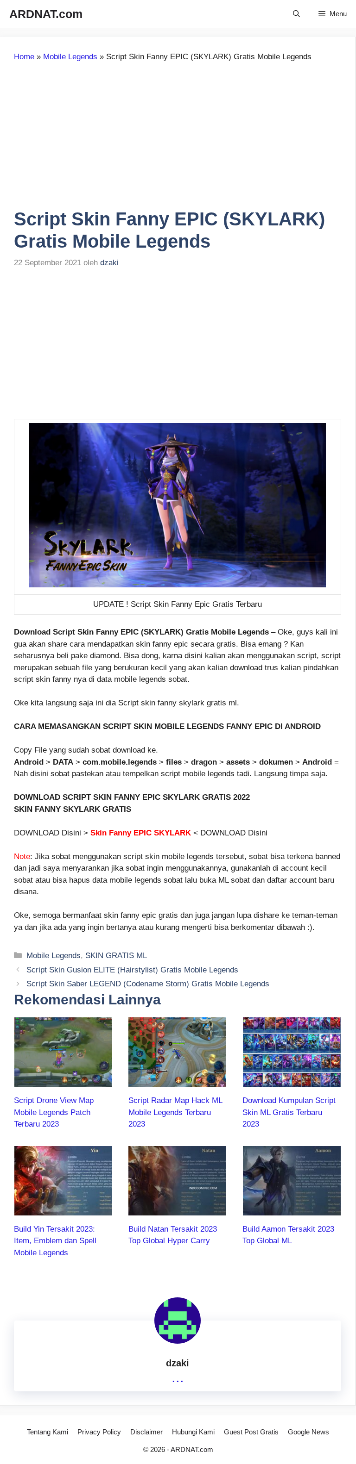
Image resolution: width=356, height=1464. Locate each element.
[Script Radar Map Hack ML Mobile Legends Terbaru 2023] (177, 1081)
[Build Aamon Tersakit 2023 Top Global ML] (292, 1209)
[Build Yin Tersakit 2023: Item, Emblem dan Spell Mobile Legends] (63, 1209)
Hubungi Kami (193, 1432)
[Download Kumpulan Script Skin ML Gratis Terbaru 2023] (292, 1081)
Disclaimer (146, 1432)
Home (24, 56)
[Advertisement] (92, 139)
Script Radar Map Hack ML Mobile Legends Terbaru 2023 (175, 1112)
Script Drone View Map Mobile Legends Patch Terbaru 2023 (54, 1112)
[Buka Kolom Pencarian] (296, 14)
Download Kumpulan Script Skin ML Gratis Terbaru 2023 (289, 1112)
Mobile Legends (70, 56)
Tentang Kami (47, 1432)
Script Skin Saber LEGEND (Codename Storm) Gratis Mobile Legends (147, 983)
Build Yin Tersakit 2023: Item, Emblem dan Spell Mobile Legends (55, 1241)
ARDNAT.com (46, 13)
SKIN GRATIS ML (116, 955)
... (178, 1377)
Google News (308, 1432)
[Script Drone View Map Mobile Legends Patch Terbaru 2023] (63, 1081)
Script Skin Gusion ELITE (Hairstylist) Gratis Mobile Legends (132, 970)
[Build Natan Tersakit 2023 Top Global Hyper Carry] (177, 1209)
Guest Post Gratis (251, 1432)
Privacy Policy (99, 1432)
